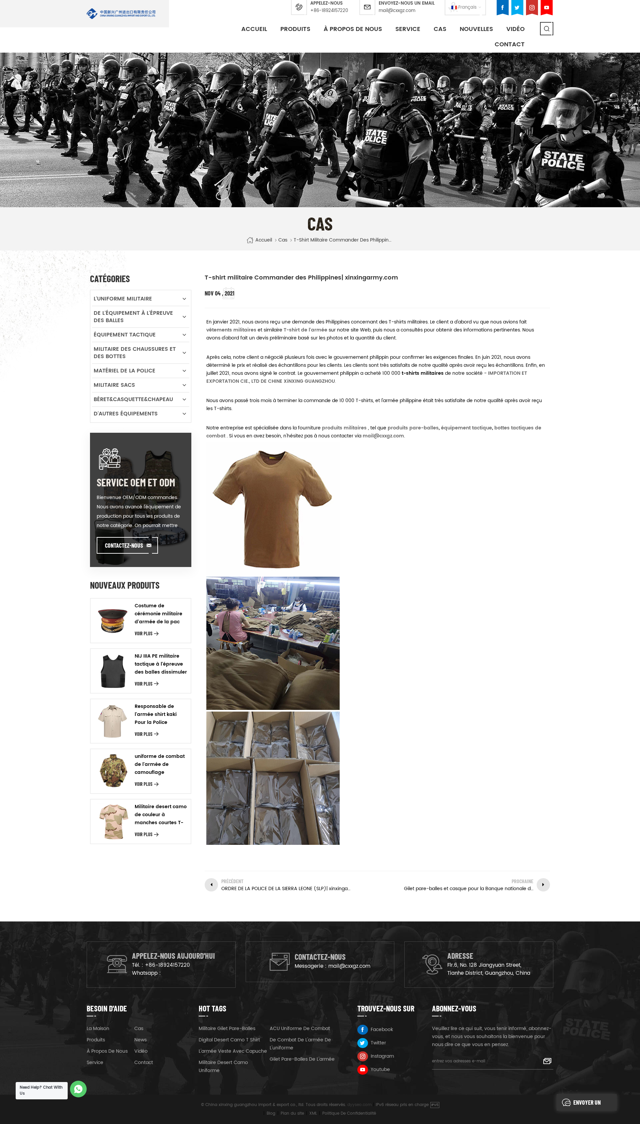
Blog (271, 1113)
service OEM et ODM (136, 482)
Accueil (254, 29)
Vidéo (141, 1051)
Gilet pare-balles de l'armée (302, 1059)
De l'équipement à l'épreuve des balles (133, 317)
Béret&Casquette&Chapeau (133, 399)
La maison (98, 1028)
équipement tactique (466, 428)
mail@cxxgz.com (397, 10)
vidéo (515, 29)
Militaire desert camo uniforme (223, 1066)
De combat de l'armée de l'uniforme (300, 1044)
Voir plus (143, 633)
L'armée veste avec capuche (233, 1051)
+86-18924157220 (329, 10)
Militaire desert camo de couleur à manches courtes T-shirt (161, 815)
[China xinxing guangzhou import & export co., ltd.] (121, 13)
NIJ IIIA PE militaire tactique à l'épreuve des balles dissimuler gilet (161, 664)
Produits (295, 29)
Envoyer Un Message (587, 1105)
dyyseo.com (359, 1105)
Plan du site (292, 1113)
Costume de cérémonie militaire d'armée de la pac (158, 614)
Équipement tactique (125, 334)
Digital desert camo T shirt (229, 1040)
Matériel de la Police (124, 370)
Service (407, 29)
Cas (440, 29)
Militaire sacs (114, 385)
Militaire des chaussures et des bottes (135, 353)
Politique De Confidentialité (349, 1113)
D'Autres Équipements (126, 413)
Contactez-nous (124, 545)
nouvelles (476, 29)
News (140, 1040)
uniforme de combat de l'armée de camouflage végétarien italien (160, 765)
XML (313, 1113)
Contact (510, 44)
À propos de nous (353, 29)
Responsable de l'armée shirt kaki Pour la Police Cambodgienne (156, 715)
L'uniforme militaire (123, 298)
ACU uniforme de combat (300, 1028)
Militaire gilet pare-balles (227, 1028)
